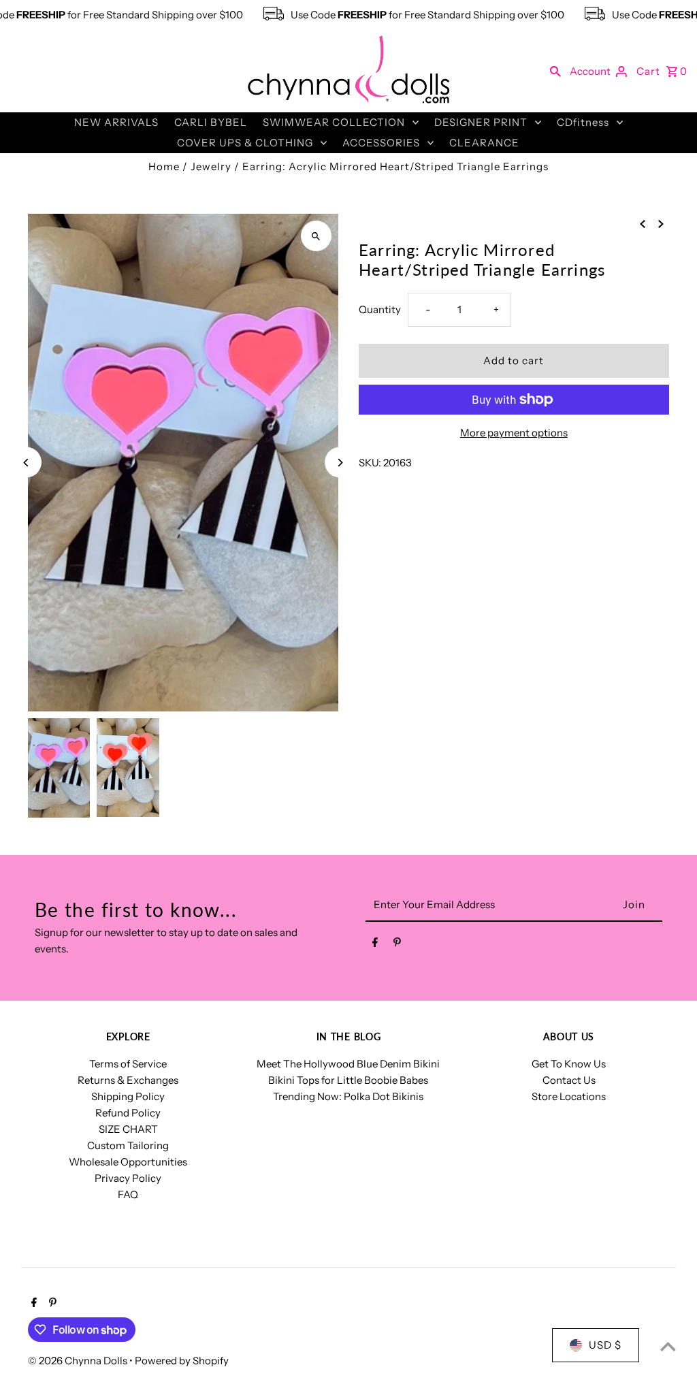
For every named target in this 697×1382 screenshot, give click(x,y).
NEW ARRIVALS (116, 122)
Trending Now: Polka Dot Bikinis (348, 1096)
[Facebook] (375, 945)
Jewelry (211, 166)
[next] (661, 223)
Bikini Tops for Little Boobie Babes (348, 1080)
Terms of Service (128, 1063)
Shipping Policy (128, 1096)
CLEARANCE (484, 142)
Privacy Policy (128, 1178)
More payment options (514, 432)
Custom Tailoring (128, 1145)
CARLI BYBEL (210, 122)
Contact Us (569, 1080)
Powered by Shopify (182, 1360)
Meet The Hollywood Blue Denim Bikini (348, 1063)
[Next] (340, 462)
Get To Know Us (569, 1063)
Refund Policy (128, 1112)
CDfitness (583, 122)
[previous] (642, 223)
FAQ (128, 1194)
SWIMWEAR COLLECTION (334, 122)
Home (164, 166)
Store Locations (569, 1096)
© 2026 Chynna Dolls (78, 1360)
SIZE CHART (128, 1129)
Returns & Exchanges (128, 1080)
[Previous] (26, 462)
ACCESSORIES (381, 142)
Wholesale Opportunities (128, 1161)
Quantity (380, 309)
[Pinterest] (397, 945)
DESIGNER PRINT (481, 122)
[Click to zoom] (316, 236)
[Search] (555, 70)
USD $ (605, 1344)
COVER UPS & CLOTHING (245, 142)
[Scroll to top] (668, 1346)
